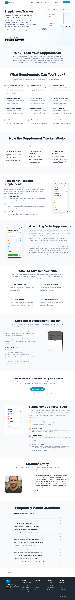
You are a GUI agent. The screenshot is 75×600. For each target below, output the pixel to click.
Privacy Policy (62, 589)
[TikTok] (65, 596)
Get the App (66, 2)
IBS (35, 589)
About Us (61, 582)
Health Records (25, 587)
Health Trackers (50, 585)
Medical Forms (50, 591)
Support (61, 585)
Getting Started (50, 584)
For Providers (48, 2)
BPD (36, 584)
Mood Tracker (25, 592)
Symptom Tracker (26, 585)
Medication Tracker (26, 584)
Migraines (37, 591)
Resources (57, 2)
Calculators (49, 592)
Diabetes (37, 587)
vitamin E (42, 189)
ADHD (36, 582)
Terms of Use (62, 587)
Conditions (39, 2)
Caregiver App (25, 591)
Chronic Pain (38, 585)
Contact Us (62, 584)
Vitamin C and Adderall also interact (34, 191)
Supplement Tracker (27, 582)
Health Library (50, 587)
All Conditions (38, 592)
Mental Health (50, 589)
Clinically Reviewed (52, 393)
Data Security (62, 591)
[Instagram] (63, 596)
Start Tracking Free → (37, 389)
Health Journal (25, 589)
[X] (67, 596)
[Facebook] (61, 596)
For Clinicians (50, 582)
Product (32, 2)
